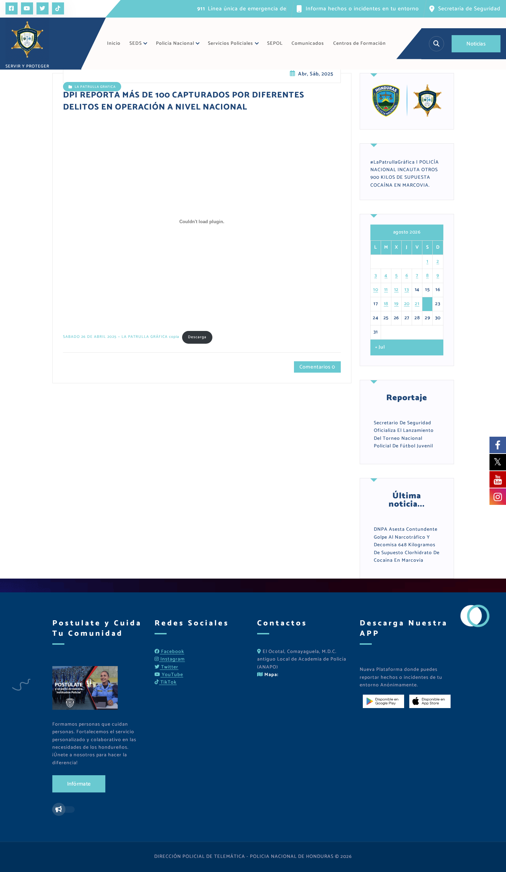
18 (386, 304)
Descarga (197, 337)
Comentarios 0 (317, 367)
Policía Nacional (175, 44)
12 (396, 290)
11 (386, 290)
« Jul (380, 347)
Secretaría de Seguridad (469, 9)
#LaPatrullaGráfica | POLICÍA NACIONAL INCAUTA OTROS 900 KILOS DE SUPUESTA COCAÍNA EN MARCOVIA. (404, 173)
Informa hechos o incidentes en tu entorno (362, 9)
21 (417, 304)
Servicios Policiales (230, 44)
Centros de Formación (359, 44)
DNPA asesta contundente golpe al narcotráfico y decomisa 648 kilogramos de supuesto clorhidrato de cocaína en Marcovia (407, 545)
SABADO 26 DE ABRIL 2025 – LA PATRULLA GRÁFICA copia (121, 337)
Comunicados (308, 44)
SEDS (135, 44)
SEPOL (275, 44)
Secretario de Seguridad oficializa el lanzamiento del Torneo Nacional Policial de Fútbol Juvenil (404, 434)
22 (427, 304)
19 (396, 304)
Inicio (113, 44)
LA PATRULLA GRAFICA (95, 87)
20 (407, 304)
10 (375, 290)
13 (406, 290)
